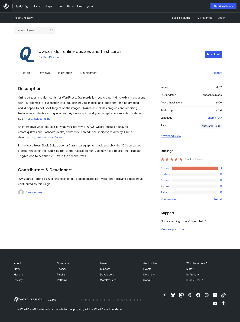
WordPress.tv (109, 279)
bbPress (192, 274)
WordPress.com (197, 263)
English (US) (215, 117)
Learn (103, 263)
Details (26, 73)
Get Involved (150, 263)
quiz (218, 126)
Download (213, 54)
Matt (190, 268)
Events (147, 268)
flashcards (207, 126)
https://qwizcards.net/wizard (45, 137)
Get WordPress (223, 6)
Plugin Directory (23, 17)
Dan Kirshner (51, 57)
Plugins (61, 274)
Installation (65, 73)
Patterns (62, 279)
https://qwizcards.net (37, 118)
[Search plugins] (51, 30)
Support (217, 73)
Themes (62, 268)
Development (89, 73)
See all (217, 199)
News (17, 268)
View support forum (173, 229)
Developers (107, 274)
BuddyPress (194, 279)
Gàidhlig (52, 299)
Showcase (63, 263)
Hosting (18, 274)
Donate (149, 274)
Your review (168, 199)
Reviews (44, 73)
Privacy (18, 279)
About (17, 263)
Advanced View (171, 136)
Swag (148, 279)
